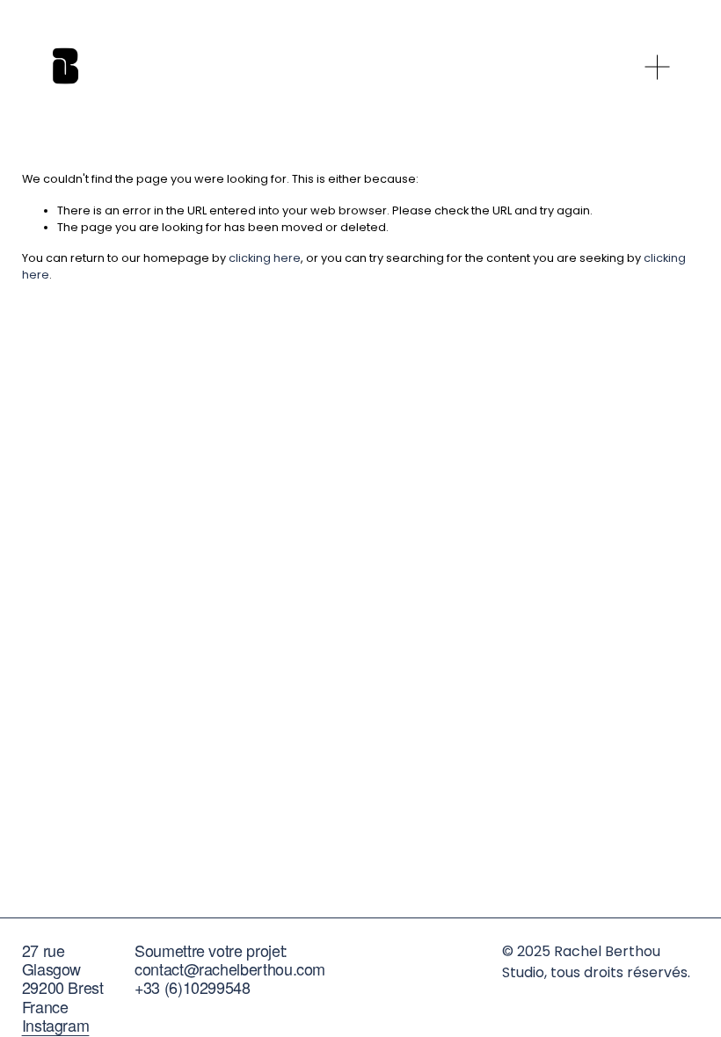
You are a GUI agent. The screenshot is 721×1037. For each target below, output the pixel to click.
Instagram (56, 1025)
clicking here (265, 257)
